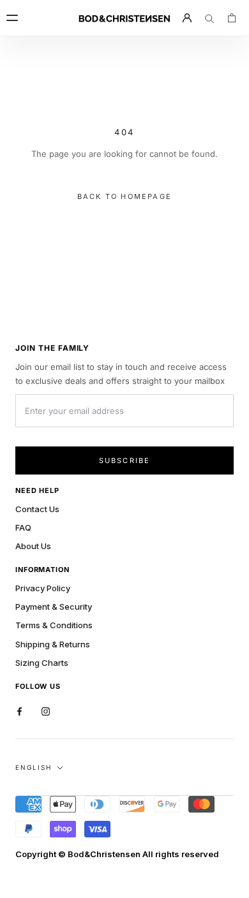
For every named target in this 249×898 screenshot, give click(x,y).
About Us (33, 546)
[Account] (187, 18)
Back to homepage (124, 196)
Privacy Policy (42, 588)
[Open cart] (232, 18)
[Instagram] (46, 711)
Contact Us (37, 509)
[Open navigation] (17, 18)
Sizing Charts (41, 663)
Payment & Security (53, 606)
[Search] (209, 18)
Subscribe (125, 460)
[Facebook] (19, 711)
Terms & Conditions (54, 625)
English (33, 767)
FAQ (23, 527)
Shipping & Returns (52, 644)
